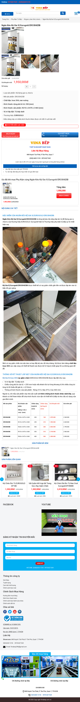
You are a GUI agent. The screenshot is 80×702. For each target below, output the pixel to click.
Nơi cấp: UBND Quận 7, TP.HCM (13, 632)
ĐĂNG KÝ (40, 563)
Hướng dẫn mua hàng (10, 595)
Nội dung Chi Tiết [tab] (10, 208)
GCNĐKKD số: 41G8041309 (11, 624)
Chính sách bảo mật (9, 588)
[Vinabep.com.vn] (40, 8)
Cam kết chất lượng (9, 585)
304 (15, 378)
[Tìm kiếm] (63, 13)
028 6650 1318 (8, 643)
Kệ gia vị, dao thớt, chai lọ (32, 19)
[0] (76, 13)
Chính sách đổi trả (9, 603)
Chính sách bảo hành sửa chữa (13, 601)
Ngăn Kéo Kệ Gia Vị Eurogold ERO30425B (10, 197)
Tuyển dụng (7, 583)
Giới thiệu (6, 580)
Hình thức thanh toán (10, 598)
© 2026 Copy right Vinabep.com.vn (40, 699)
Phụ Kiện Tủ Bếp (16, 19)
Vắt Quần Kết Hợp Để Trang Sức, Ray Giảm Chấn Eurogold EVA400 (14, 486)
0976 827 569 (19, 643)
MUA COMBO (64, 196)
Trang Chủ (5, 19)
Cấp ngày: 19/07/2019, (10, 628)
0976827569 (63, 136)
